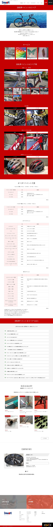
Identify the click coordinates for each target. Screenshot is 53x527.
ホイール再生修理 (21, 514)
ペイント (20, 517)
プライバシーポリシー (6, 515)
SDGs (35, 515)
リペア (20, 513)
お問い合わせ (50, 2)
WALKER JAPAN (29, 513)
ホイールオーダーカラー (22, 518)
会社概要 (46, 2)
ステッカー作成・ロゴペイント (9, 411)
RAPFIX (28, 518)
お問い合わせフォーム (48, 518)
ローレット (28, 514)
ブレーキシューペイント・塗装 (39, 431)
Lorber (27, 519)
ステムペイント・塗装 (8, 431)
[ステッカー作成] (11, 408)
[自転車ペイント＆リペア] (26, 408)
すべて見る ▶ (45, 438)
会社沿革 (35, 514)
